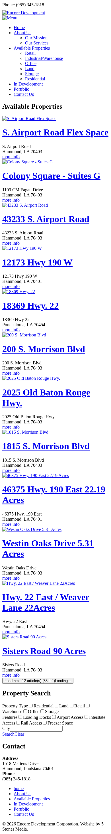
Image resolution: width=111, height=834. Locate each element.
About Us (22, 793)
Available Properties (32, 798)
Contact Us (24, 814)
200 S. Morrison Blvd (43, 349)
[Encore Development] (23, 12)
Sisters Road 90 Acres (44, 651)
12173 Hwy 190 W (37, 262)
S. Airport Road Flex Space (55, 132)
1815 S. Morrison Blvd (46, 446)
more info (11, 156)
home (19, 788)
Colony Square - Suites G (51, 176)
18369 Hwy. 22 (30, 306)
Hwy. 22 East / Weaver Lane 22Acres (45, 602)
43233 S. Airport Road (45, 219)
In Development (28, 803)
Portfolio (21, 809)
